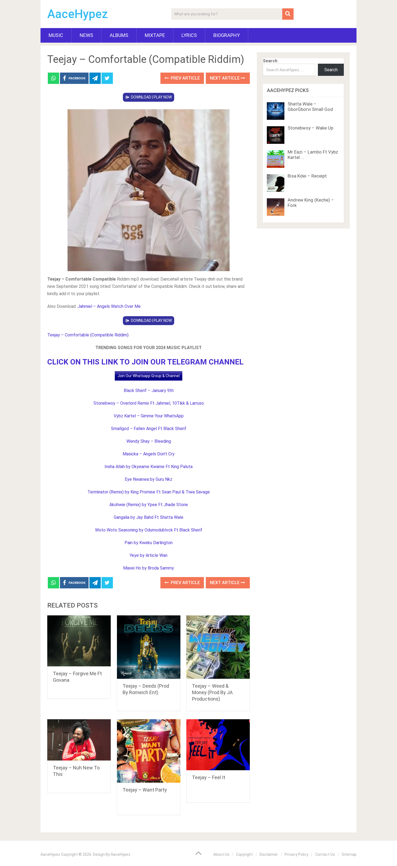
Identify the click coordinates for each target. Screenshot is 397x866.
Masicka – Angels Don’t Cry (148, 453)
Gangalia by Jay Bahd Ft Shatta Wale (148, 517)
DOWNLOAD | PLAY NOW (151, 97)
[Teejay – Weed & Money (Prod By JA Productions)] (218, 647)
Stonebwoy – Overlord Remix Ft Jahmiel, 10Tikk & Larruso (148, 403)
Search (270, 60)
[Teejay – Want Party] (148, 751)
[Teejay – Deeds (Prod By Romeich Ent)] (148, 647)
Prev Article (185, 78)
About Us (221, 854)
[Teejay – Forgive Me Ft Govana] (79, 640)
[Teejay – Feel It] (218, 744)
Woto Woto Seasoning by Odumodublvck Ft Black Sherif (148, 530)
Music (56, 35)
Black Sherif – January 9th (149, 390)
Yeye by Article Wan (148, 555)
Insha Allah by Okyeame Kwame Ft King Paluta (149, 466)
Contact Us (325, 854)
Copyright (244, 854)
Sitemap (349, 854)
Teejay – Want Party (145, 790)
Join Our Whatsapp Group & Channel (148, 376)
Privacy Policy (296, 854)
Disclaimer (269, 854)
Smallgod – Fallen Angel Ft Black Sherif (148, 428)
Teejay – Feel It (208, 777)
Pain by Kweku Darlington (149, 542)
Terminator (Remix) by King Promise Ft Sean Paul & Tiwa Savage (149, 492)
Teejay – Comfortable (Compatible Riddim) (88, 334)
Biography (226, 35)
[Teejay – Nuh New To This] (79, 740)
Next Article (225, 78)
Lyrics (189, 35)
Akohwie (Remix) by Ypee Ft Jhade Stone (148, 504)
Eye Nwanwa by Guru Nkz (148, 479)
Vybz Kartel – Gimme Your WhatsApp (149, 415)
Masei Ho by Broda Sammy (148, 568)
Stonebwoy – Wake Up (310, 128)
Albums (119, 35)
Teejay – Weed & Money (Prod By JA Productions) (212, 692)
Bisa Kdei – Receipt (307, 176)
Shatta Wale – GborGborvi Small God (310, 106)
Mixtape (155, 35)
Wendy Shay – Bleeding (148, 441)
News (86, 35)
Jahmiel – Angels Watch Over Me (109, 306)
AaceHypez (77, 14)
